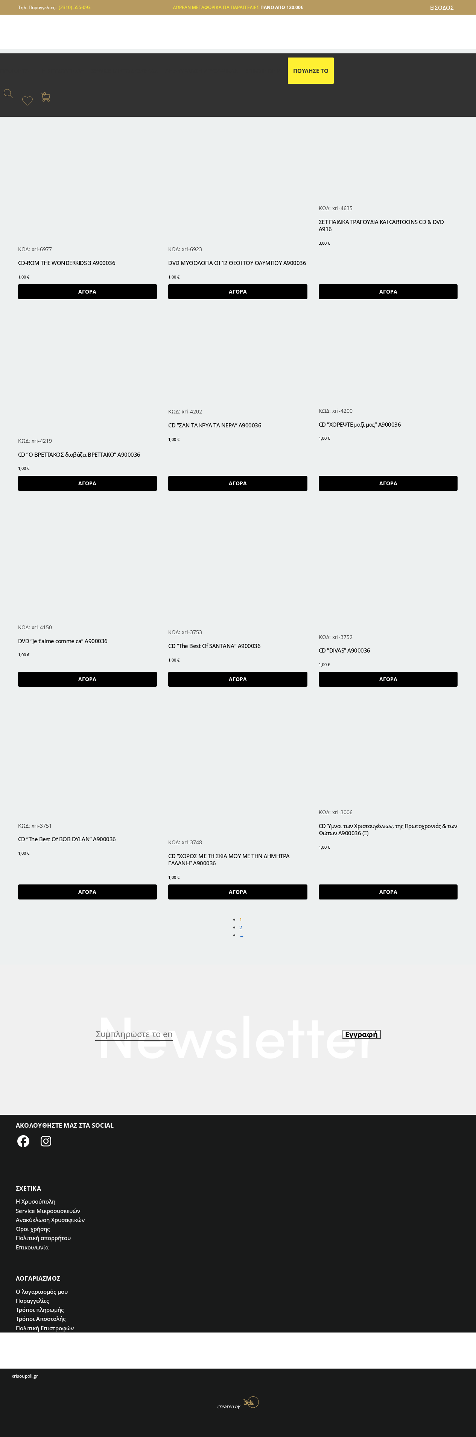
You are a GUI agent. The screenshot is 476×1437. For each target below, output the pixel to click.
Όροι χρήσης (33, 1229)
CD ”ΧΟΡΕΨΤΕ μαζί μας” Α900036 (360, 424)
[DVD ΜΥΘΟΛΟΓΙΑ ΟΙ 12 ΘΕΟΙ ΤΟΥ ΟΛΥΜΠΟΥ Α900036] (237, 175)
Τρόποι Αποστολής (40, 1318)
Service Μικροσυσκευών (48, 1210)
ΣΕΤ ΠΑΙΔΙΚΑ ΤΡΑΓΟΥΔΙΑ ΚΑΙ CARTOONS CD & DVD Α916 (381, 225)
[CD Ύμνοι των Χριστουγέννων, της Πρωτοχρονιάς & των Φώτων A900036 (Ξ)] (388, 755)
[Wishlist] (145, 326)
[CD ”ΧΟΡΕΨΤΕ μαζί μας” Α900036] (388, 360)
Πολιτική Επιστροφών (45, 1328)
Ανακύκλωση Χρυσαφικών (50, 1219)
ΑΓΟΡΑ (87, 291)
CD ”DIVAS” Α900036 (344, 650)
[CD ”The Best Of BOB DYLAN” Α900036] (87, 762)
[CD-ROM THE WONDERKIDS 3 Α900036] (87, 175)
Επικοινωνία (32, 1247)
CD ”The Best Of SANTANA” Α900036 (214, 646)
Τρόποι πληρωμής (40, 1309)
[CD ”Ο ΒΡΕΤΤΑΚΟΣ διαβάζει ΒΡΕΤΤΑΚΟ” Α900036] (87, 375)
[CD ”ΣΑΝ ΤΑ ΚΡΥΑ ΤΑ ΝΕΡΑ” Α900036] (237, 361)
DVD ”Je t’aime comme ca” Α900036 (63, 641)
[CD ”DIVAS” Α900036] (388, 569)
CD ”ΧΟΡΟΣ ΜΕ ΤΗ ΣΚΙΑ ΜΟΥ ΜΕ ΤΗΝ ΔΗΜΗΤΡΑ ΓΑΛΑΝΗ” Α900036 (229, 860)
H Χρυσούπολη (35, 1201)
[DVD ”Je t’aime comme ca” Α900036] (87, 564)
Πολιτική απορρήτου (43, 1238)
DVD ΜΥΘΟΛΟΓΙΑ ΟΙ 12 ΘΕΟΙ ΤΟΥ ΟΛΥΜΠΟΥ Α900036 (237, 263)
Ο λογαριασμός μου (42, 1291)
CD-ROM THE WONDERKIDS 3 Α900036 (67, 263)
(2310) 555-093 (75, 7)
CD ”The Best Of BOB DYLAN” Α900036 (67, 839)
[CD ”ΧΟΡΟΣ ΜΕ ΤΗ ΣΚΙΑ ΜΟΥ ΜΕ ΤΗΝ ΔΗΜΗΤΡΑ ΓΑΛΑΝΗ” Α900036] (237, 770)
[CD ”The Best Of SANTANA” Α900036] (237, 567)
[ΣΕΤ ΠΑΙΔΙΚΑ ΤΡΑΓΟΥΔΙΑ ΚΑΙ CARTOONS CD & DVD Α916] (388, 154)
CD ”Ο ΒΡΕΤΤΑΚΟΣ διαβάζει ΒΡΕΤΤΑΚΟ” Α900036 (79, 454)
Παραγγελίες (32, 1300)
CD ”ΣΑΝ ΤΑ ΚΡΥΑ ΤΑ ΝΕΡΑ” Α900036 (214, 425)
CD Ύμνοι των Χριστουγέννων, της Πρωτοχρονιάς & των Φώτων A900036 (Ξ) (388, 829)
